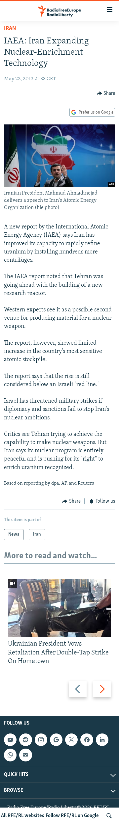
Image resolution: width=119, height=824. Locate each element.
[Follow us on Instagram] (41, 739)
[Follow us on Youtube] (10, 739)
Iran (10, 29)
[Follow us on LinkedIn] (102, 739)
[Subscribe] (25, 755)
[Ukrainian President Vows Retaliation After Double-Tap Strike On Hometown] (59, 608)
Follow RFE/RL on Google (72, 815)
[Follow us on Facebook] (86, 739)
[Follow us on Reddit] (25, 739)
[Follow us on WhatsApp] (10, 755)
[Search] (109, 816)
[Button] (106, 93)
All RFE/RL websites (22, 815)
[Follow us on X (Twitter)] (71, 739)
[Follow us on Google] (56, 739)
